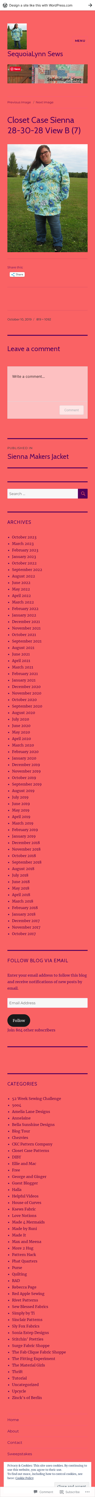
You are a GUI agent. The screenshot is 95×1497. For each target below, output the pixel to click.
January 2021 (24, 680)
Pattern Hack (24, 1254)
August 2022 (23, 576)
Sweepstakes (19, 1454)
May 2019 (21, 810)
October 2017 (24, 933)
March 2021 (22, 667)
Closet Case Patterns (30, 1150)
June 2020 (21, 725)
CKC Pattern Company (32, 1144)
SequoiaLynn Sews (35, 53)
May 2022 (21, 589)
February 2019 (25, 829)
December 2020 (26, 686)
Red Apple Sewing (28, 1293)
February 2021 (25, 673)
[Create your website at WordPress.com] (47, 5)
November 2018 (26, 849)
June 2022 (21, 582)
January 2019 (24, 836)
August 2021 (23, 647)
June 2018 (21, 881)
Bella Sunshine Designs (33, 1124)
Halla (16, 1189)
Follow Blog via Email (37, 960)
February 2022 (25, 608)
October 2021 (24, 634)
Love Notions (24, 1215)
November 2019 (26, 771)
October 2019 (24, 777)
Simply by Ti (23, 1313)
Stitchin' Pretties (27, 1339)
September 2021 (27, 641)
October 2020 (24, 699)
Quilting (19, 1274)
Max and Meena (26, 1241)
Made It (19, 1235)
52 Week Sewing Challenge (36, 1098)
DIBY (16, 1157)
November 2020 (26, 693)
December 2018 (26, 842)
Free (16, 1170)
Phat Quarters (24, 1261)
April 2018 (21, 894)
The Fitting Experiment (33, 1358)
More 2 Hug (22, 1248)
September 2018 (27, 862)
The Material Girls (28, 1365)
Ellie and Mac (24, 1163)
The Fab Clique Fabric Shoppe (39, 1352)
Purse (17, 1267)
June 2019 (21, 803)
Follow (19, 1020)
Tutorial (19, 1378)
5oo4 (16, 1105)
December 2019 (26, 764)
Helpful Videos (25, 1196)
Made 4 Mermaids (28, 1222)
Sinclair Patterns (27, 1319)
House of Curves (26, 1202)
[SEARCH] (83, 494)
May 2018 (20, 888)
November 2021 (26, 628)
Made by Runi (24, 1228)
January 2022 (24, 615)
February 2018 (25, 907)
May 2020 (21, 732)
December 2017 (26, 920)
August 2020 (23, 712)
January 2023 (24, 556)
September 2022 (27, 569)
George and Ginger (29, 1176)
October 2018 (24, 855)
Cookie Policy (24, 1478)
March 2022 (23, 602)
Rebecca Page (24, 1287)
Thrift (17, 1371)
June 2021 (21, 654)
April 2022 (21, 595)
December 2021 (26, 621)
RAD (16, 1280)
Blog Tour (21, 1131)
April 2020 (21, 738)
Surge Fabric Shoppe (31, 1345)
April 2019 (21, 816)
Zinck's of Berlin (27, 1397)
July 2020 (20, 719)
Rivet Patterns (25, 1300)
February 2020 (25, 751)
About (13, 1431)
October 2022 (24, 563)
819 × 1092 (43, 319)
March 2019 (22, 823)
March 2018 (22, 901)
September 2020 (27, 706)
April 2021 (21, 660)
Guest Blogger (25, 1183)
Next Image (44, 102)
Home (13, 1420)
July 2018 (20, 875)
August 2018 (23, 868)
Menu (80, 40)
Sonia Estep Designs (30, 1332)
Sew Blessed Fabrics (30, 1306)
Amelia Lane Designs (31, 1111)
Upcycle (19, 1391)
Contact (14, 1442)
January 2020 (24, 758)
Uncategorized (25, 1384)
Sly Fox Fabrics (25, 1326)
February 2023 (25, 550)
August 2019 (23, 790)
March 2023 (23, 543)
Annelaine (21, 1118)
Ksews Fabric (24, 1209)
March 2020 (23, 745)
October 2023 (24, 537)
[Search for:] (42, 493)
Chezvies (20, 1137)
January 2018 (24, 914)
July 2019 (20, 797)
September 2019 (27, 784)
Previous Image (19, 102)
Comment (71, 410)
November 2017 (26, 927)
